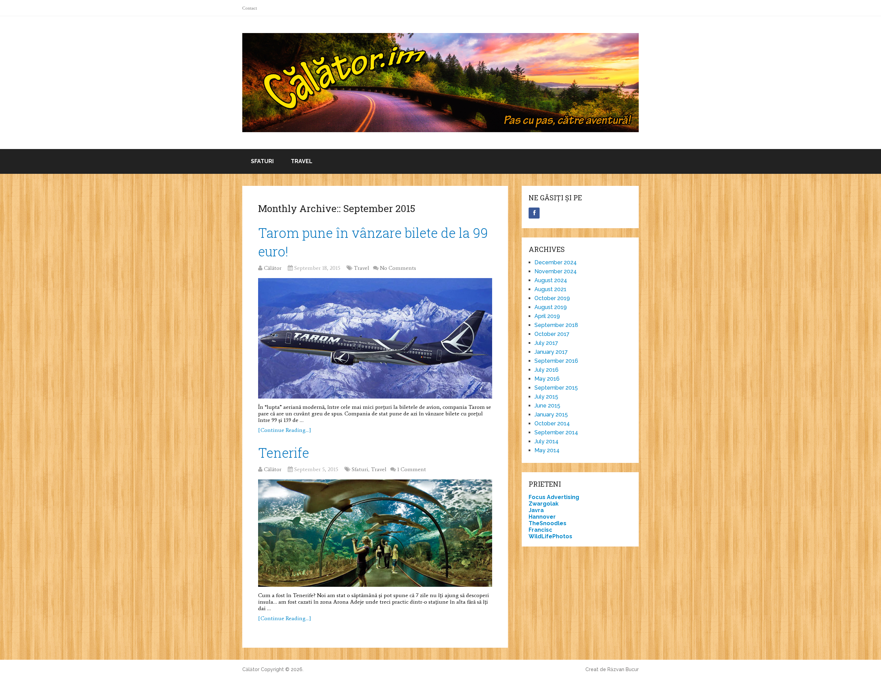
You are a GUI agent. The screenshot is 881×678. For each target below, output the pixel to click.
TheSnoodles (547, 523)
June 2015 (547, 405)
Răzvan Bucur (623, 669)
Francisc (540, 530)
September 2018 (556, 325)
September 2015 (556, 387)
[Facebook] (534, 213)
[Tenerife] (375, 533)
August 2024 (550, 280)
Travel (301, 161)
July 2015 (546, 396)
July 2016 (546, 370)
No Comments (398, 268)
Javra (536, 510)
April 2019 (547, 316)
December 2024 (555, 262)
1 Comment (411, 469)
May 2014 (547, 450)
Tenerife (283, 452)
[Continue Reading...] (284, 430)
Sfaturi (262, 161)
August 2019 (550, 307)
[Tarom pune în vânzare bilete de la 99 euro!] (375, 338)
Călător (273, 268)
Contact (249, 8)
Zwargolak (544, 503)
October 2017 (552, 334)
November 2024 (555, 271)
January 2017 (551, 352)
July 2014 (546, 441)
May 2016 (547, 378)
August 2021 (550, 289)
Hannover (542, 516)
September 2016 (556, 361)
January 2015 (551, 414)
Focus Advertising (554, 497)
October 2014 (552, 423)
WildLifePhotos (550, 536)
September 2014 (556, 432)
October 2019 (552, 298)
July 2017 (546, 343)
